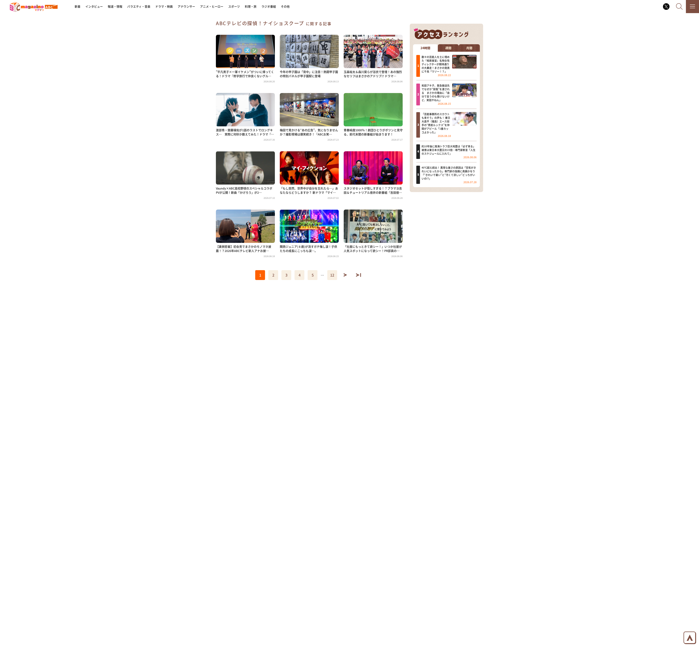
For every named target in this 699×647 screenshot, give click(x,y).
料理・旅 (250, 6)
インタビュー (94, 6)
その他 (285, 6)
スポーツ (234, 6)
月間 (469, 47)
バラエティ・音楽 (138, 6)
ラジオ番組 (268, 6)
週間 (448, 47)
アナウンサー (186, 6)
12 (332, 275)
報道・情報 (115, 6)
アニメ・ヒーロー (211, 6)
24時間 (425, 47)
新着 (77, 6)
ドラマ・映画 (164, 6)
